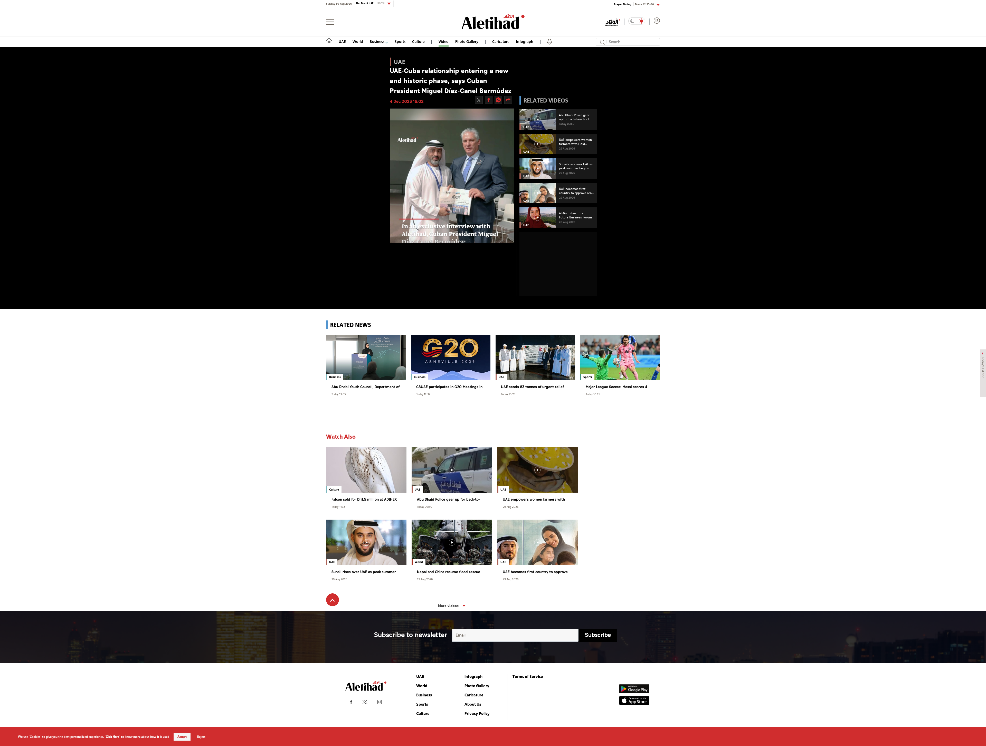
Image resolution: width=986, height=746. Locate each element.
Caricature (500, 41)
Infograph (524, 41)
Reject (201, 737)
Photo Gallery (466, 41)
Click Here (112, 737)
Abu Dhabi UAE (370, 3)
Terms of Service (528, 676)
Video (444, 41)
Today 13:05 (338, 394)
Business (377, 41)
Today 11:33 (338, 506)
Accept (182, 737)
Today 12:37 (423, 394)
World (358, 41)
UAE (342, 41)
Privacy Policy (477, 713)
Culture (418, 41)
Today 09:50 (424, 506)
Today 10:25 (593, 394)
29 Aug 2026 (510, 506)
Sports (400, 41)
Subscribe (598, 635)
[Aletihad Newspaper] (493, 21)
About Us (472, 704)
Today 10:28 (508, 394)
